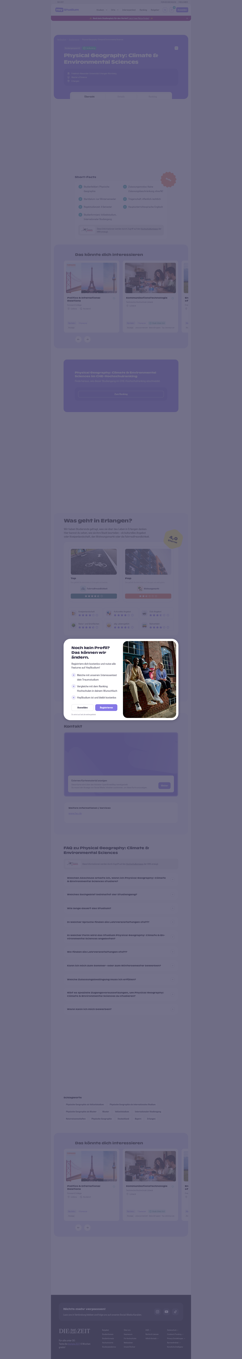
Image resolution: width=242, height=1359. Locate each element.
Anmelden (82, 707)
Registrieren (106, 707)
